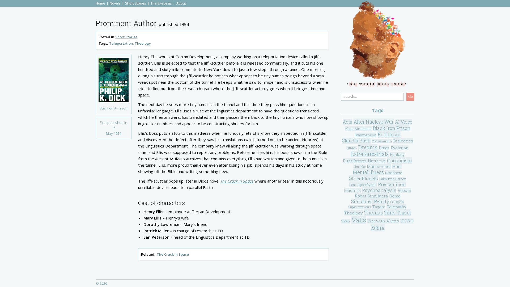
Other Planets (363, 178)
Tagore (378, 206)
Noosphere (393, 172)
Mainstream (379, 166)
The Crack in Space (236, 181)
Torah (345, 221)
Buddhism (389, 134)
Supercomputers (359, 207)
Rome (394, 196)
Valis (358, 220)
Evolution (400, 147)
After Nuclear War (374, 122)
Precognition (392, 184)
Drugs (384, 147)
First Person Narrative (364, 160)
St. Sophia (397, 202)
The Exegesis (161, 3)
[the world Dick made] (377, 41)
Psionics (352, 190)
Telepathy (396, 206)
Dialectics (403, 141)
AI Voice (403, 122)
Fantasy (397, 154)
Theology (143, 43)
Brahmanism (365, 135)
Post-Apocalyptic (363, 184)
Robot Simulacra (371, 196)
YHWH (407, 220)
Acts (347, 122)
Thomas (373, 212)
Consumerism (382, 141)
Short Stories (135, 3)
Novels (115, 3)
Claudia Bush (356, 141)
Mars (397, 166)
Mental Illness (368, 172)
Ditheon (351, 148)
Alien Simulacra (358, 128)
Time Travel (397, 212)
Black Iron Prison (391, 128)
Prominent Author (126, 23)
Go (410, 97)
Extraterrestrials (370, 154)
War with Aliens (383, 220)
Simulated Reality (370, 201)
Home (100, 3)
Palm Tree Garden (392, 179)
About (181, 3)
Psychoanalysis (379, 190)
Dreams (367, 147)
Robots (404, 190)
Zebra (378, 227)
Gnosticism (399, 160)
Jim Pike (360, 166)
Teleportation (121, 43)
